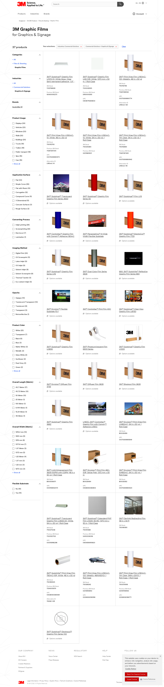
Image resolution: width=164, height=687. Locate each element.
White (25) (20, 330)
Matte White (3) (22, 347)
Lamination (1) (21, 237)
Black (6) (19, 339)
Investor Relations (24, 664)
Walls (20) (19, 136)
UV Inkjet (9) (20, 266)
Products (22, 14)
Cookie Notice (130, 669)
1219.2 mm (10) (21, 432)
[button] (148, 679)
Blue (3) (18, 343)
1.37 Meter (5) (21, 448)
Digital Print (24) (22, 253)
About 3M (21, 656)
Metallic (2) (20, 351)
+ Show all (16, 164)
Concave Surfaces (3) (24, 205)
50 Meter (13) (21, 396)
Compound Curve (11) (24, 196)
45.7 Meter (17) (21, 387)
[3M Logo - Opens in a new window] (30, 4)
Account (140, 14)
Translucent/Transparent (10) (27, 302)
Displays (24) (20, 123)
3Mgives (21, 671)
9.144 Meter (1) (21, 408)
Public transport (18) (23, 152)
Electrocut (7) (21, 233)
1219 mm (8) (20, 440)
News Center (53, 656)
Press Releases (54, 660)
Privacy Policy (44, 681)
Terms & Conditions (66, 681)
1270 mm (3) (20, 469)
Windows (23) (21, 132)
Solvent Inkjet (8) (22, 270)
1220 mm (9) (20, 436)
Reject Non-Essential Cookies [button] (136, 674)
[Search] (120, 4)
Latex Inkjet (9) (21, 261)
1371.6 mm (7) (21, 444)
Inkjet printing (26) (23, 225)
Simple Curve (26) (22, 184)
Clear (124, 47)
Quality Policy (54, 681)
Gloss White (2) (21, 355)
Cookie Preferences (80, 681)
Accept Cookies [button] (132, 679)
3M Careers (22, 660)
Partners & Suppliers (25, 667)
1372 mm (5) (20, 453)
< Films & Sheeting (19, 64)
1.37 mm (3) (20, 461)
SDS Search (78, 656)
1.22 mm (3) (20, 465)
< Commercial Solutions (21, 87)
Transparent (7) (21, 335)
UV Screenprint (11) (23, 257)
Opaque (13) (20, 298)
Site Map (105, 660)
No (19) (18, 489)
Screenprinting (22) (23, 229)
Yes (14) (18, 493)
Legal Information (32, 681)
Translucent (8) (21, 306)
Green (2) (19, 367)
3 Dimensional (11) (22, 201)
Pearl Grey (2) (21, 363)
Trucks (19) (20, 144)
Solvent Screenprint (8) (24, 274)
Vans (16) (19, 156)
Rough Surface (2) (22, 209)
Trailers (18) (20, 148)
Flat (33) (19, 180)
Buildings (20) (21, 140)
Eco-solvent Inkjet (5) (24, 282)
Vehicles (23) (20, 127)
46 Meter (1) (20, 416)
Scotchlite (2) (17, 107)
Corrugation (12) (22, 192)
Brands (47, 14)
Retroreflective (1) (22, 314)
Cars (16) (19, 160)
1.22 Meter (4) (21, 457)
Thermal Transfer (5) (23, 278)
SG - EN (138, 3)
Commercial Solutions (68, 46)
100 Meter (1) (21, 404)
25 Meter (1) (20, 400)
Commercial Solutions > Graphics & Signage (100, 46)
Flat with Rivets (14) (23, 188)
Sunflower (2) (21, 359)
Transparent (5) (21, 310)
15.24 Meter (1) (21, 412)
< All (14, 60)
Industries (34, 14)
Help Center (106, 656)
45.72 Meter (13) (22, 391)
